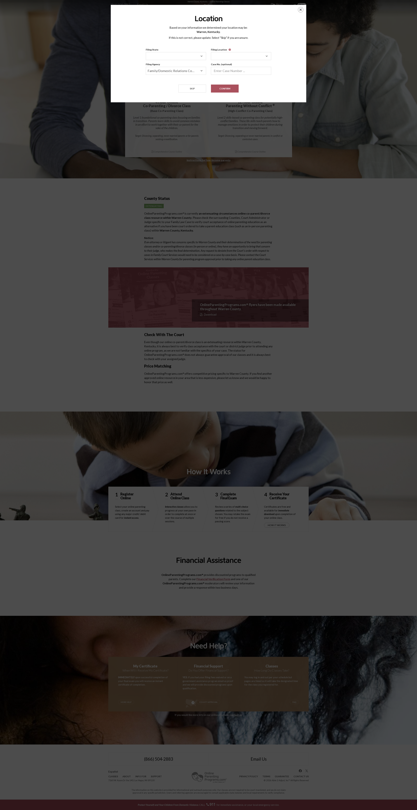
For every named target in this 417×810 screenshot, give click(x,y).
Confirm (224, 88)
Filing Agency (153, 64)
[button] (230, 48)
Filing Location (219, 49)
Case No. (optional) (221, 64)
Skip (192, 88)
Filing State (152, 49)
